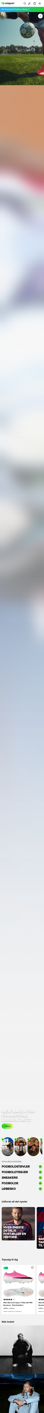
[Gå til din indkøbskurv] (34, 3)
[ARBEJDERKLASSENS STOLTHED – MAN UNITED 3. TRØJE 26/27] (20, 1146)
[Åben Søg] (25, 3)
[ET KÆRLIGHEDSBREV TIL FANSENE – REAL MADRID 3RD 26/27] (33, 1146)
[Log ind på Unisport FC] (29, 3)
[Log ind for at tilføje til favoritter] (32, 1267)
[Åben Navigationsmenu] (39, 3)
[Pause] (40, 16)
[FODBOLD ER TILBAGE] (8, 1146)
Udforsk (7, 1126)
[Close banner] (42, 9)
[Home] (8, 3)
